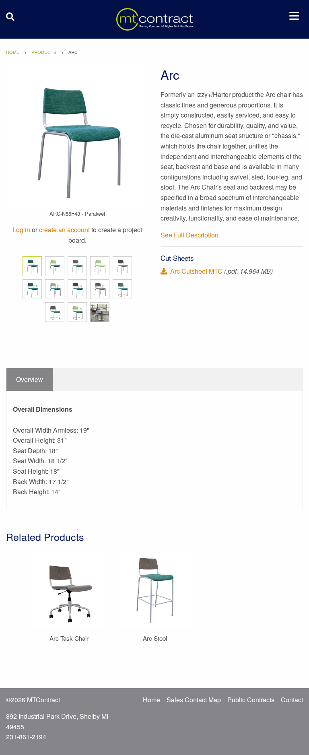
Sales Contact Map (194, 699)
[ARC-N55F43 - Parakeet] (77, 135)
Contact (292, 699)
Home (12, 52)
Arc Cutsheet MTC (196, 271)
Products (43, 52)
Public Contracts (250, 699)
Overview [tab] (29, 379)
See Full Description (189, 234)
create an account (64, 229)
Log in (21, 229)
